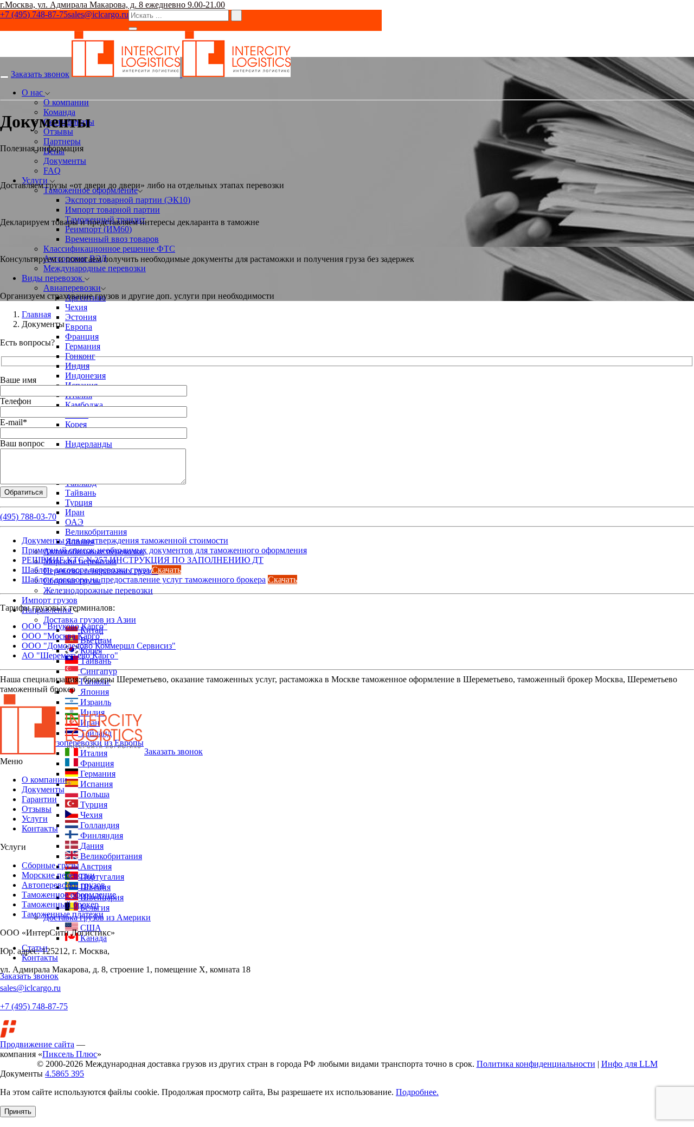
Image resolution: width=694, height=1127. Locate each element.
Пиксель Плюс (69, 1054)
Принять (17, 1111)
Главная (36, 314)
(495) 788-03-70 (28, 516)
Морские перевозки (58, 875)
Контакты (40, 828)
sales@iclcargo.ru (98, 14)
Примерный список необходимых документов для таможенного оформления (164, 550)
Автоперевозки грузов (63, 884)
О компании (44, 779)
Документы (43, 789)
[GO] (132, 28)
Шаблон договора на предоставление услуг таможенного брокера (144, 579)
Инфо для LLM (629, 1063)
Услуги (35, 818)
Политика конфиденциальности (536, 1063)
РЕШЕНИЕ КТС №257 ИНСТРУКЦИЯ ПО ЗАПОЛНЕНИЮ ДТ (143, 560)
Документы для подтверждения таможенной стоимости (125, 540)
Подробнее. (417, 1092)
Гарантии (39, 799)
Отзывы (37, 809)
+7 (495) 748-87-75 (34, 14)
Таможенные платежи (63, 914)
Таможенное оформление (69, 894)
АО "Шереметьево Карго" (70, 655)
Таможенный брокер (60, 904)
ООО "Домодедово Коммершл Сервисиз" (99, 645)
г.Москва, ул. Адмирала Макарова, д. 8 (72, 4)
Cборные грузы (50, 865)
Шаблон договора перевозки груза (86, 569)
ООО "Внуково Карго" (64, 626)
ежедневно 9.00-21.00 (185, 4)
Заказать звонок (40, 74)
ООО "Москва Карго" (63, 636)
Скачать (166, 569)
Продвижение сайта (37, 1044)
